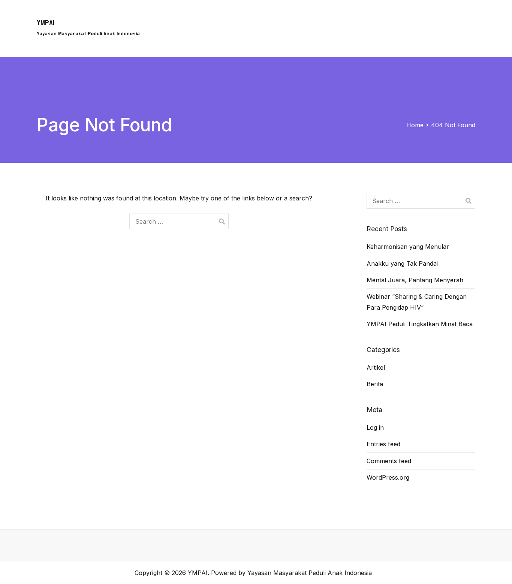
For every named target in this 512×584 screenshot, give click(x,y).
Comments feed (389, 461)
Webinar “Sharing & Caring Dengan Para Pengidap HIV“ (417, 302)
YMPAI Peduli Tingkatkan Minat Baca (420, 324)
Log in (375, 427)
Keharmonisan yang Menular (408, 246)
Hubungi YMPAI (388, 17)
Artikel (431, 17)
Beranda (187, 17)
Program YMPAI (233, 17)
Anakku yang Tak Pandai (402, 263)
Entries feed (383, 444)
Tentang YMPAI (289, 17)
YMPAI (45, 23)
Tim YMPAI (338, 17)
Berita (460, 17)
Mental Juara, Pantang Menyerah (415, 280)
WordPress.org (388, 477)
